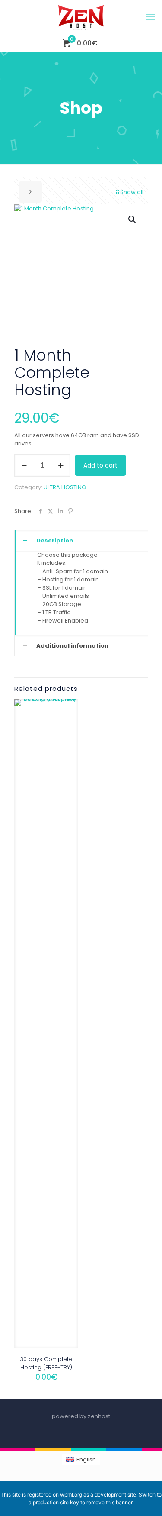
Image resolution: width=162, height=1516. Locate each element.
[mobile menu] (150, 17)
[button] (132, 219)
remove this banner (109, 1502)
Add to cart (100, 465)
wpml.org (71, 1494)
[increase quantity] (60, 465)
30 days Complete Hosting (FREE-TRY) (46, 1363)
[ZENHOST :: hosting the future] (81, 17)
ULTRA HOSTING (65, 487)
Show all (131, 192)
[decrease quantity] (24, 465)
